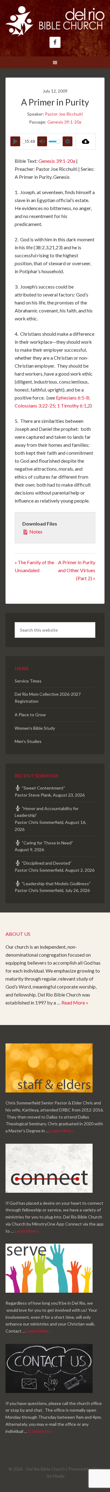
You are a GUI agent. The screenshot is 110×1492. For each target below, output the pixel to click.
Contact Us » (40, 1431)
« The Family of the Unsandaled (34, 566)
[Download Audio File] (86, 141)
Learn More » (62, 1130)
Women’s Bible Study (35, 728)
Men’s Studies (28, 741)
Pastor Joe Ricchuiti (64, 114)
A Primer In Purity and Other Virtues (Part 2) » (76, 570)
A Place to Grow (30, 714)
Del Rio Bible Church (55, 21)
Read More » (74, 1002)
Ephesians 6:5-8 (72, 397)
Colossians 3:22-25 (35, 405)
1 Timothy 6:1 (71, 405)
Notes (35, 531)
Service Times (28, 680)
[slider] (24, 141)
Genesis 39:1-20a (64, 121)
